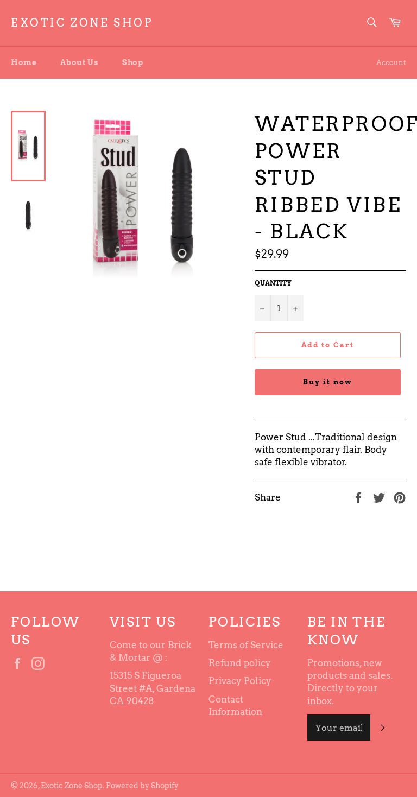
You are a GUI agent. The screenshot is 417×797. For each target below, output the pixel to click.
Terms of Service (245, 645)
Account (391, 63)
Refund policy (239, 662)
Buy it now (327, 382)
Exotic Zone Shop (82, 22)
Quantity (273, 283)
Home (23, 62)
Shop (132, 62)
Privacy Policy (239, 680)
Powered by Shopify (142, 785)
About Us (79, 62)
